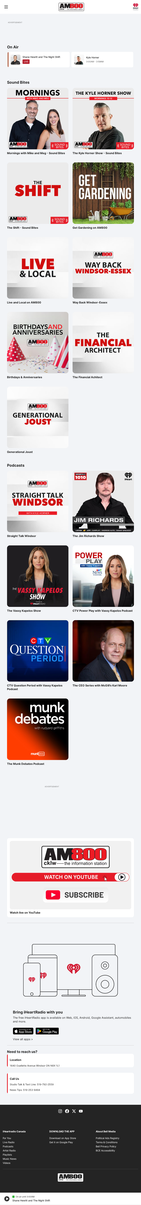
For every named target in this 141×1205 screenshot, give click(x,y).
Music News (9, 1158)
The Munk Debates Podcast (25, 764)
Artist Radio (9, 1150)
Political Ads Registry (107, 1138)
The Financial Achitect (87, 377)
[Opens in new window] (70, 875)
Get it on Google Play (61, 1142)
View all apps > (37, 1039)
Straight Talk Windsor (22, 536)
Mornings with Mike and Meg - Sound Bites (36, 153)
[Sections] (6, 6)
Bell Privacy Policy (106, 1146)
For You (7, 1138)
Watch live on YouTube (25, 912)
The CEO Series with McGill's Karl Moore (100, 685)
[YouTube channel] (81, 1111)
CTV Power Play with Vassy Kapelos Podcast (103, 610)
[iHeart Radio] (135, 6)
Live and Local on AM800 (24, 302)
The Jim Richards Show (88, 536)
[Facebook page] (67, 1111)
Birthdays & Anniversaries (24, 377)
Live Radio (8, 1142)
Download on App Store (62, 1138)
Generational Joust (22, 452)
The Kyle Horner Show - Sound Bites (97, 153)
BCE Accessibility (105, 1150)
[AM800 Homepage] (71, 7)
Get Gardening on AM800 (90, 227)
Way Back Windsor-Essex (90, 302)
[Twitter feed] (74, 1111)
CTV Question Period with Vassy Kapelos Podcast (34, 687)
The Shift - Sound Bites (22, 227)
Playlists (7, 1154)
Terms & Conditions (106, 1142)
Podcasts (8, 1146)
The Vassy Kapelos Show (24, 610)
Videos (6, 1162)
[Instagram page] (60, 1111)
